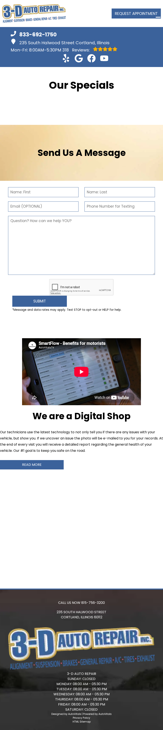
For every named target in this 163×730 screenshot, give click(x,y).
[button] (66, 58)
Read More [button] (32, 464)
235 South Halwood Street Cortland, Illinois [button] (64, 43)
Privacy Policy (81, 718)
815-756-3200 (93, 602)
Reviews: (76, 50)
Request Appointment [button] (136, 13)
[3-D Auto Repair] (34, 13)
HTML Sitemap (82, 721)
